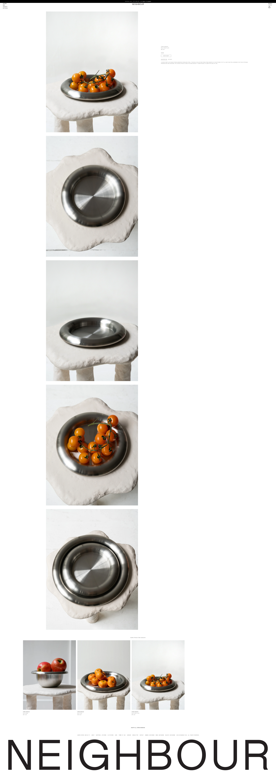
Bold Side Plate (135, 713)
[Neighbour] (138, 4)
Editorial (5, 8)
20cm (162, 52)
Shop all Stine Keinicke (138, 727)
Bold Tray (79, 713)
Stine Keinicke (164, 46)
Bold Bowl (25, 713)
